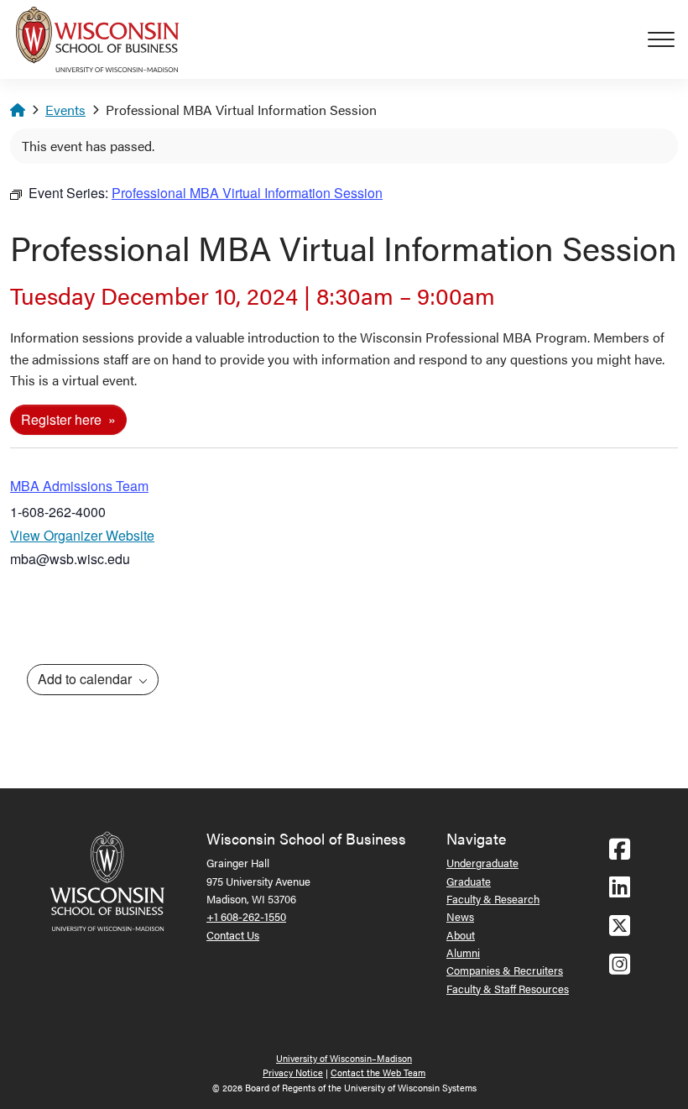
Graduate (468, 881)
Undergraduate (482, 863)
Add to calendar (86, 678)
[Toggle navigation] (668, 39)
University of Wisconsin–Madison (344, 1058)
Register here (63, 419)
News (460, 916)
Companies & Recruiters (504, 970)
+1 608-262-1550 (246, 916)
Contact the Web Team (378, 1072)
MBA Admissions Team (79, 485)
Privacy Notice (293, 1072)
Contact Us (232, 935)
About (460, 935)
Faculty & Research (492, 899)
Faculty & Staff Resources (507, 989)
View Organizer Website (82, 535)
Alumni (463, 952)
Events (65, 109)
